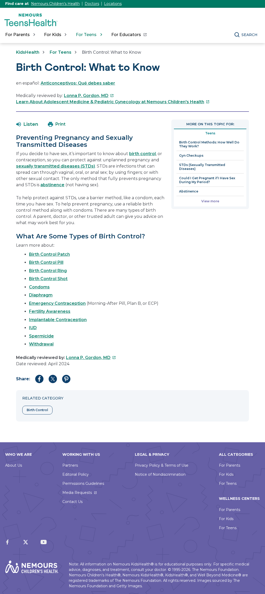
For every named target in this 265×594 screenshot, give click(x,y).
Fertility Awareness (49, 311)
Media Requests (77, 492)
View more (210, 201)
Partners (70, 465)
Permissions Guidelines (83, 483)
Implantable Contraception (58, 319)
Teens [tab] (210, 133)
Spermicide (41, 336)
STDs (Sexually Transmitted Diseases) (202, 167)
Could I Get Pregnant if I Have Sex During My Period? (207, 180)
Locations (113, 3)
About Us (13, 465)
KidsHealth (27, 52)
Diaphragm (41, 295)
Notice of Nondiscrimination (160, 474)
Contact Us (72, 501)
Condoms (39, 287)
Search (249, 34)
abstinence (52, 184)
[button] (27, 124)
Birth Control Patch (49, 254)
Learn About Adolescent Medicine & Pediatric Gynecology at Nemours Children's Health (113, 101)
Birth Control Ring (48, 270)
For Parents (229, 465)
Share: (23, 378)
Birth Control (37, 410)
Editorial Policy (75, 474)
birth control (142, 153)
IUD (33, 327)
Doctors (92, 3)
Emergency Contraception (57, 303)
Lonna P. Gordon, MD (89, 95)
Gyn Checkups (191, 155)
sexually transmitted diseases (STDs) (55, 166)
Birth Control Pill (46, 262)
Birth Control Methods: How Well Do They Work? (209, 144)
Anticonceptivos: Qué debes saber (78, 83)
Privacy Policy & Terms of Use (161, 465)
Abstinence (188, 191)
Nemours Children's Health (55, 3)
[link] (128, 35)
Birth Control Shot (48, 278)
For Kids (226, 474)
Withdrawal (41, 344)
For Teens (60, 52)
